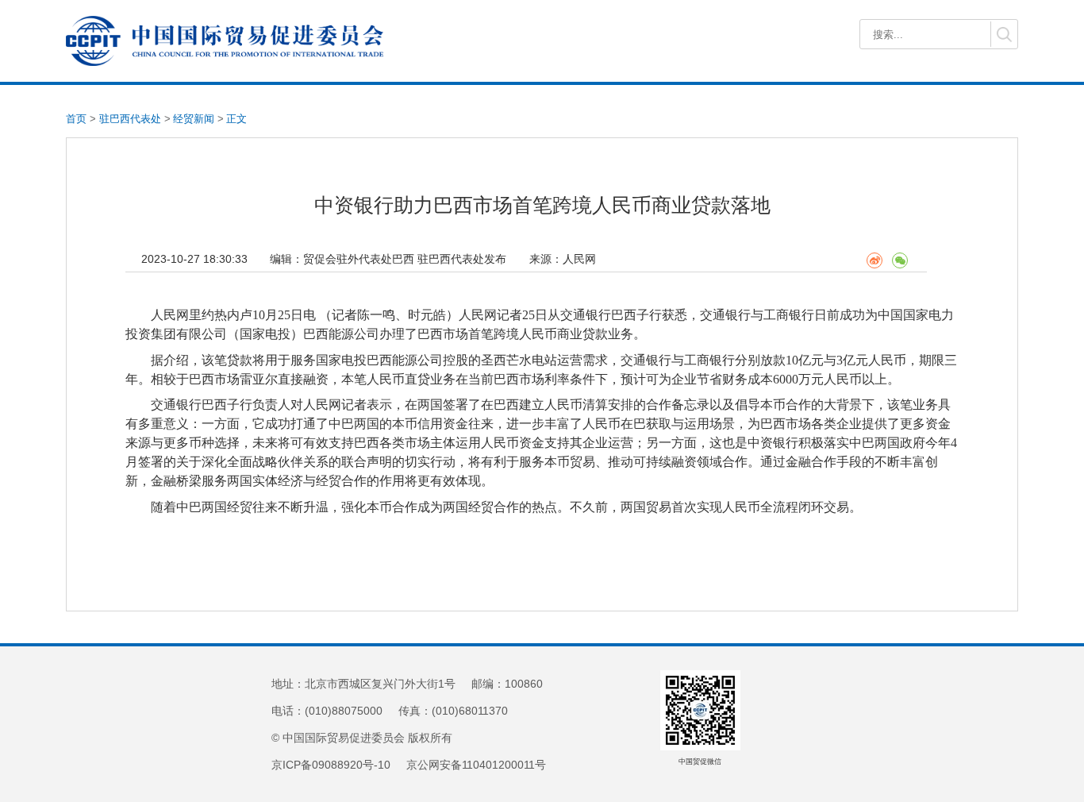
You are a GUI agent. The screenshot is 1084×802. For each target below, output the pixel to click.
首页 (76, 119)
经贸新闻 (193, 119)
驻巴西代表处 (130, 119)
